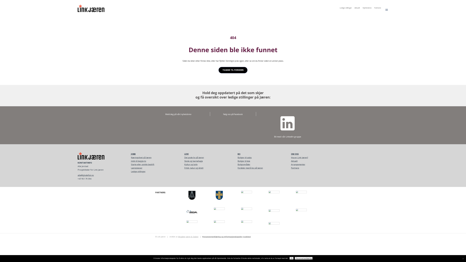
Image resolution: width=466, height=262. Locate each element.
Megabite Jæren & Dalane (188, 237)
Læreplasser (136, 168)
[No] (463, 258)
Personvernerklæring (304, 258)
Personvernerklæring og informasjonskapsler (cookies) (226, 237)
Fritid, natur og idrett (193, 168)
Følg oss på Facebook (233, 114)
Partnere (377, 8)
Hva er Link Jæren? (299, 157)
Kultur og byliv (191, 164)
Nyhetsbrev (367, 8)
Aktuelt (357, 8)
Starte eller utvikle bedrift (142, 164)
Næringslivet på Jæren (141, 157)
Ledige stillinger (346, 8)
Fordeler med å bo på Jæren (250, 168)
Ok (292, 258)
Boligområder (244, 164)
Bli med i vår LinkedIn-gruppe (287, 136)
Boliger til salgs (245, 157)
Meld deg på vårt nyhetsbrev (178, 114)
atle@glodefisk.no (86, 175)
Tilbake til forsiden (233, 70)
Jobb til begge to (138, 161)
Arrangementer (298, 164)
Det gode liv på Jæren (194, 157)
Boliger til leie (244, 161)
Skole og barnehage (193, 161)
